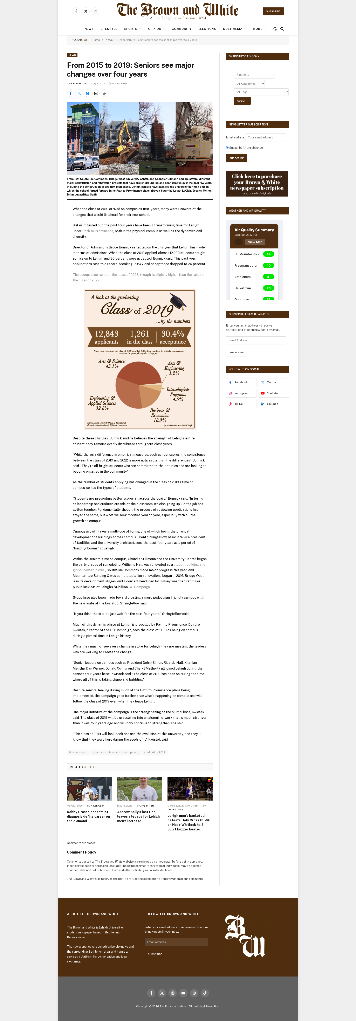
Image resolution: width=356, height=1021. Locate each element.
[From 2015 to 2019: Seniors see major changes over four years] (140, 138)
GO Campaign (139, 587)
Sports (130, 28)
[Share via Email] (96, 93)
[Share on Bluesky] (87, 93)
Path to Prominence (97, 231)
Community (181, 28)
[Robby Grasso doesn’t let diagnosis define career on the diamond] (89, 789)
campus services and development (116, 752)
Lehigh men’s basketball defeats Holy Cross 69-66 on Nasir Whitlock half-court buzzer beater (188, 822)
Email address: (236, 137)
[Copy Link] (104, 93)
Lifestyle (109, 28)
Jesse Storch (175, 809)
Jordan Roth (147, 805)
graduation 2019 (154, 752)
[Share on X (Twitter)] (79, 93)
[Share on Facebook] (70, 93)
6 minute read (78, 752)
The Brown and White (173, 1006)
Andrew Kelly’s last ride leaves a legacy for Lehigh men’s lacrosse (138, 816)
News (89, 28)
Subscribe (273, 11)
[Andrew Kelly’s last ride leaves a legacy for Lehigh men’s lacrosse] (139, 789)
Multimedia (232, 28)
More (257, 28)
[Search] (282, 29)
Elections (207, 28)
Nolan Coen (97, 805)
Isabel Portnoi (78, 83)
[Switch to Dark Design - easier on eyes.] (275, 29)
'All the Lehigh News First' (204, 1006)
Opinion (154, 28)
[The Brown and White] (178, 11)
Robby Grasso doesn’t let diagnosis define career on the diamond (88, 816)
